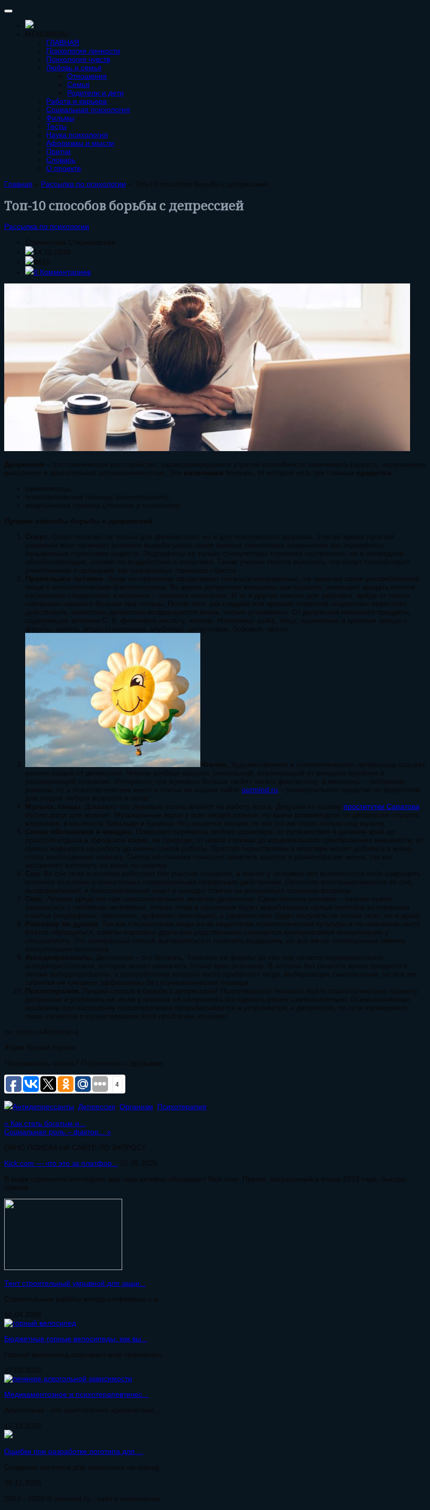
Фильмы (60, 118)
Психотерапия (182, 1106)
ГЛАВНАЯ (62, 42)
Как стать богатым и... (44, 1123)
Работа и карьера (76, 101)
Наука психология (77, 134)
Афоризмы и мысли (80, 143)
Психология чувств (78, 59)
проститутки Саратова (381, 806)
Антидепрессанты (43, 1106)
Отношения (87, 76)
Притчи (58, 151)
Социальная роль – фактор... (57, 1132)
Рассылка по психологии (46, 226)
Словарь (61, 160)
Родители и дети (95, 93)
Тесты (56, 126)
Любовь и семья (74, 67)
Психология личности (83, 51)
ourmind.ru (260, 789)
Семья (78, 84)
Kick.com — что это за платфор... (61, 1163)
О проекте (63, 168)
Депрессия (96, 1106)
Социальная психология (88, 109)
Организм (136, 1106)
